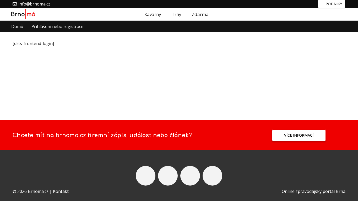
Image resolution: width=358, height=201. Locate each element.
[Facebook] (329, 14)
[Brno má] (23, 14)
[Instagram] (319, 14)
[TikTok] (340, 14)
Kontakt (61, 191)
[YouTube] (190, 176)
